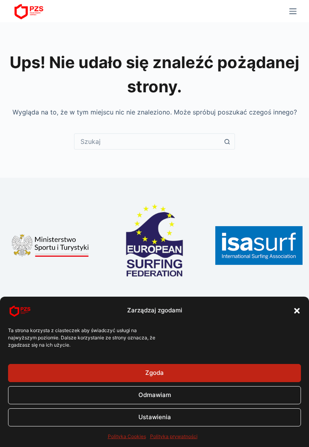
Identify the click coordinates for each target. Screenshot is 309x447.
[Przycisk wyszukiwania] (227, 141)
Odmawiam (154, 395)
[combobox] (146, 141)
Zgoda (154, 372)
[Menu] (293, 11)
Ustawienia (154, 417)
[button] (297, 311)
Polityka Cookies (127, 436)
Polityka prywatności (174, 436)
